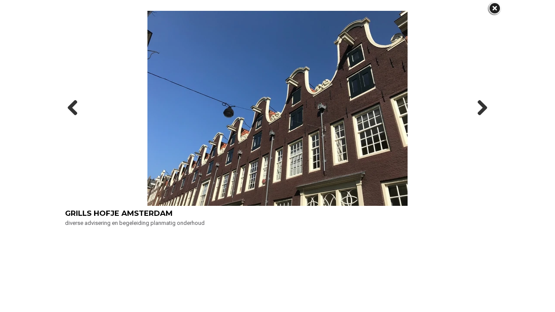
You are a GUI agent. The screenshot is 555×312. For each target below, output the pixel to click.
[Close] (494, 8)
